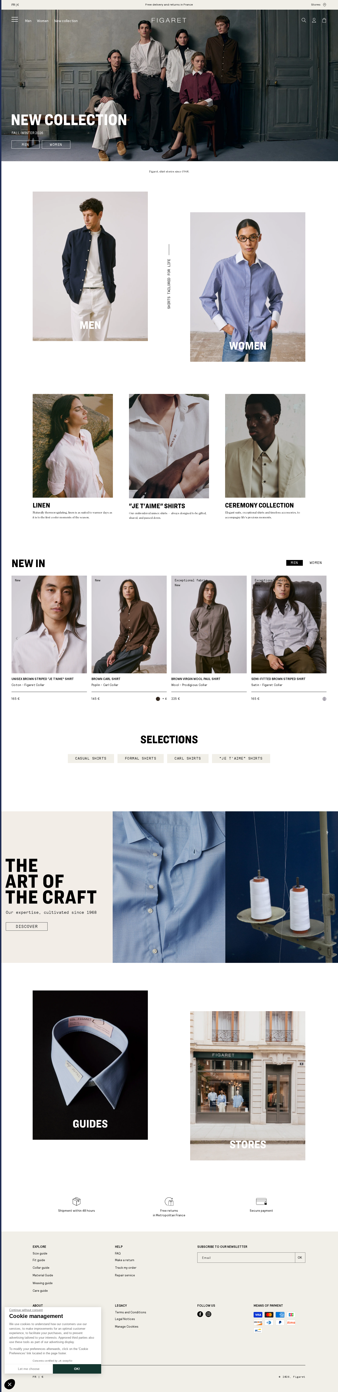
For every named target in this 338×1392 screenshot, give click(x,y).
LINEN (41, 505)
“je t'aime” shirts (241, 758)
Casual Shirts (91, 758)
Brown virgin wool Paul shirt (196, 682)
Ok (300, 1257)
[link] (169, 5)
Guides (90, 1123)
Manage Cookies (126, 1327)
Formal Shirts (141, 758)
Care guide (40, 1291)
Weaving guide (43, 1283)
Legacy (121, 1306)
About (38, 1306)
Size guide (40, 1253)
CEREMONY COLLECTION (259, 505)
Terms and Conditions (130, 1312)
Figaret (299, 1376)
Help (119, 1247)
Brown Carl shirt (106, 682)
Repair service (125, 1275)
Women (56, 145)
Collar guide (41, 1268)
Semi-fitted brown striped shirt (278, 682)
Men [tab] (294, 563)
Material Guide (43, 1275)
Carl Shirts (188, 758)
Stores (316, 4)
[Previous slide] (16, 638)
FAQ (118, 1253)
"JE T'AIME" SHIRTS (157, 505)
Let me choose (29, 1369)
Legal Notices (125, 1319)
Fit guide (39, 1260)
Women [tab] (316, 563)
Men (25, 145)
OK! (77, 1369)
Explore (39, 1247)
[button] (15, 19)
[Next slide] (321, 638)
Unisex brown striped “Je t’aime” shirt (42, 682)
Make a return (124, 1260)
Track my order (125, 1268)
